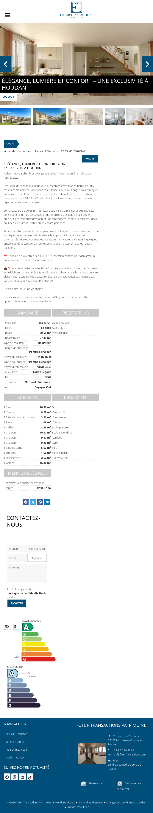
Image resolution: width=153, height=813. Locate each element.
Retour (89, 158)
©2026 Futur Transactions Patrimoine (29, 802)
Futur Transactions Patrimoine (111, 725)
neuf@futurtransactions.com (129, 754)
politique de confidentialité (25, 593)
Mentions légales (65, 802)
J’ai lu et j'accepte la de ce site (26, 593)
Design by (78, 807)
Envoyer (17, 603)
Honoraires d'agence (91, 802)
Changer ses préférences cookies (126, 802)
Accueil (76, 10)
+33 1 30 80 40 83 (123, 750)
